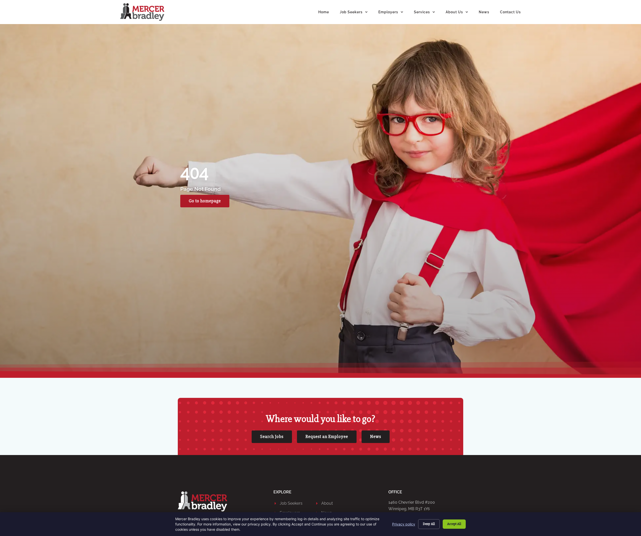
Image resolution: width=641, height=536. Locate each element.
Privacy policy (403, 524)
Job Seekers (351, 12)
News (484, 12)
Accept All (454, 524)
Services (422, 12)
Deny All (429, 524)
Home (323, 12)
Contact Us (510, 12)
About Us (454, 12)
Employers (388, 12)
